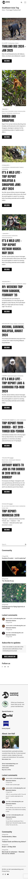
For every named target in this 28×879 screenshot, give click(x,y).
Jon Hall (8, 633)
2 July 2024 (4, 375)
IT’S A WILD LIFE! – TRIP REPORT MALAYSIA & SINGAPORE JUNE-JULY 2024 (12, 180)
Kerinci (7, 506)
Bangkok (4, 283)
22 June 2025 (4, 43)
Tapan (7, 508)
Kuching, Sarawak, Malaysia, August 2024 (13, 331)
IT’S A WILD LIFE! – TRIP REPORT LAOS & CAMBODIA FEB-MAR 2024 (13, 385)
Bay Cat (3, 459)
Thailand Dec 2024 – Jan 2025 (14, 48)
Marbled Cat (18, 459)
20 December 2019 (5, 419)
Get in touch (5, 768)
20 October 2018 (5, 504)
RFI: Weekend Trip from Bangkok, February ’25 (12, 291)
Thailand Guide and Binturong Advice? (14, 842)
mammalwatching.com (17, 869)
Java (5, 506)
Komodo (17, 506)
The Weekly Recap (8, 581)
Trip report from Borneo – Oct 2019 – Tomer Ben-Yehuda (13, 427)
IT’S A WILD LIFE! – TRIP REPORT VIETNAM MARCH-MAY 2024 (12, 246)
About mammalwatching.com (10, 764)
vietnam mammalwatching (7, 237)
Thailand (16, 43)
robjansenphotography (14, 167)
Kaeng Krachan (9, 283)
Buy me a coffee (6, 770)
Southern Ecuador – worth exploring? (14, 558)
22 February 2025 (5, 165)
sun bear (10, 462)
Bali (2, 506)
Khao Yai (14, 283)
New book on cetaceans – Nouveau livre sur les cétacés (13, 853)
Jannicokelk (9, 618)
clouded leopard (12, 459)
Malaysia (15, 323)
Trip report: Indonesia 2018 (11, 513)
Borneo (3, 111)
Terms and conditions (8, 766)
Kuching (15, 111)
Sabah (18, 419)
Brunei (6, 111)
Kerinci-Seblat (12, 506)
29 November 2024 (5, 323)
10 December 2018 (5, 458)
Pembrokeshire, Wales (9, 837)
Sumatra (3, 508)
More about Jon (6, 759)
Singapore (4, 113)
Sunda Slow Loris (16, 113)
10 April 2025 (4, 109)
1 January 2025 (5, 233)
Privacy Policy (5, 871)
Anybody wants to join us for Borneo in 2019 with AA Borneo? (13, 471)
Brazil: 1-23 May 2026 (9, 847)
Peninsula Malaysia (5, 167)
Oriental (11, 419)
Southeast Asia (12, 43)
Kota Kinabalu (11, 111)
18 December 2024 (5, 281)
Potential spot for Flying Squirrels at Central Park (13, 607)
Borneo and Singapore (9, 118)
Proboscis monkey (21, 111)
